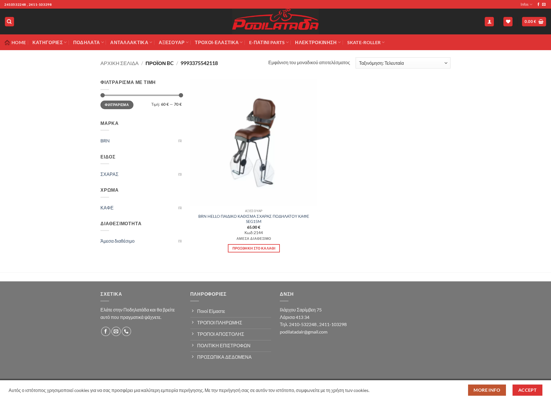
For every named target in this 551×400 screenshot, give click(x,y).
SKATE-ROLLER (364, 42)
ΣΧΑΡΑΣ (109, 174)
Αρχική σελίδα (119, 63)
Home (18, 42)
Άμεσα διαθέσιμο (117, 241)
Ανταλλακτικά (129, 42)
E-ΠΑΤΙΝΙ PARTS (267, 42)
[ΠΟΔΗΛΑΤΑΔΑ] (275, 21)
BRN (105, 140)
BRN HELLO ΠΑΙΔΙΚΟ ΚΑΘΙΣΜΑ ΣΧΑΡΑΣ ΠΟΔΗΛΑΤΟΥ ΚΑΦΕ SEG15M (253, 219)
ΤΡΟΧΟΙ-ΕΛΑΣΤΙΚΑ (217, 42)
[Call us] (126, 331)
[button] (9, 21)
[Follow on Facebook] (538, 5)
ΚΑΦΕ (107, 207)
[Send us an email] (544, 5)
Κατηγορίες (47, 42)
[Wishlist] (508, 21)
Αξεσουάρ (172, 42)
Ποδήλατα (86, 42)
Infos (525, 4)
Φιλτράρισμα (117, 105)
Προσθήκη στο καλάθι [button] (254, 248)
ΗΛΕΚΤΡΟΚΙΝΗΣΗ (316, 42)
